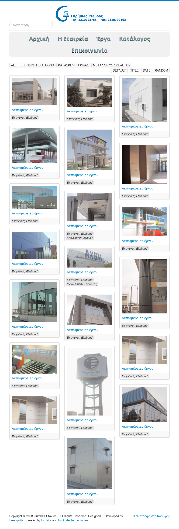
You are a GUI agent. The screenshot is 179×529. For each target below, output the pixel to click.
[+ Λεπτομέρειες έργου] (144, 99)
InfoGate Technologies (73, 520)
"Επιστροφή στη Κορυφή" (151, 516)
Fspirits (46, 520)
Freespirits (16, 520)
